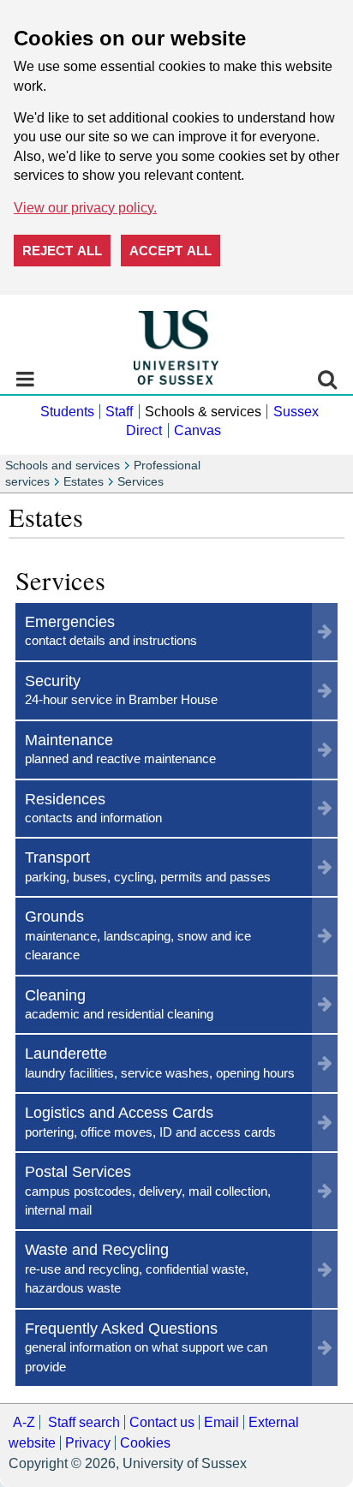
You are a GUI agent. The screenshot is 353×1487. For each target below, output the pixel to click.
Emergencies (111, 630)
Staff (119, 411)
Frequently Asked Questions (146, 1346)
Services (140, 481)
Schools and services (62, 465)
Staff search (84, 1422)
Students (67, 411)
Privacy (88, 1443)
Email (221, 1422)
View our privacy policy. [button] (85, 207)
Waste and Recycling (136, 1267)
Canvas (197, 430)
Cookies (145, 1443)
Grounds (138, 934)
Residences (93, 807)
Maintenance (120, 748)
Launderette (160, 1061)
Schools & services (203, 411)
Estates (83, 481)
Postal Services (148, 1189)
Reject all (62, 250)
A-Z (24, 1422)
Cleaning (119, 1003)
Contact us (161, 1422)
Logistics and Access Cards (150, 1120)
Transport (148, 865)
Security (121, 689)
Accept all (170, 250)
